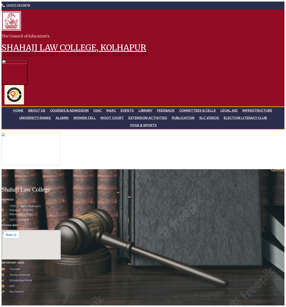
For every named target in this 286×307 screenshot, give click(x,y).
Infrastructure (257, 110)
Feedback (166, 110)
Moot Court (112, 118)
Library (145, 110)
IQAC (97, 110)
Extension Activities (147, 118)
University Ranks (35, 118)
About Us (36, 110)
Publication (183, 118)
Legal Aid (229, 110)
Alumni (62, 118)
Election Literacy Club (245, 118)
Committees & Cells (197, 110)
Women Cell (84, 118)
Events (127, 110)
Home (18, 110)
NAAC (111, 110)
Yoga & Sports (143, 125)
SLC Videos (209, 118)
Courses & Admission (69, 110)
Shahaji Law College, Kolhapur (74, 47)
